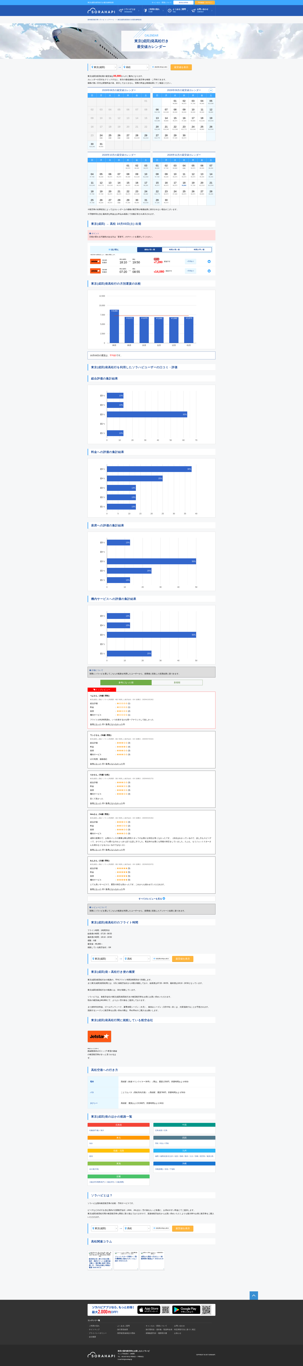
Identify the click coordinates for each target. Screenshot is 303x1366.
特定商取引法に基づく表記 (184, 1329)
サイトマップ (94, 1329)
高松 (156, 1143)
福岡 (156, 1156)
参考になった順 (126, 682)
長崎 (181, 1156)
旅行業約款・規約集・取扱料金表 (159, 1329)
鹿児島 (202, 1156)
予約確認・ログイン (205, 2)
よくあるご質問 (123, 1326)
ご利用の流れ (94, 1326)
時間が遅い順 (174, 249)
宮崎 (196, 1156)
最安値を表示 (181, 67)
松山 (162, 1143)
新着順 (177, 682)
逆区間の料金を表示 (161, 67)
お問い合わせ (179, 1326)
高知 (167, 1143)
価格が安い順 (149, 249)
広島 (165, 1130)
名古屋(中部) (94, 1169)
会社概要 (92, 1337)
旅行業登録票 (122, 1329)
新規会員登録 (183, 2)
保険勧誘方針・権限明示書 (156, 1333)
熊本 (186, 1156)
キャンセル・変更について (162, 2)
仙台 (91, 1143)
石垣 (166, 1169)
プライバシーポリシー (98, 1333)
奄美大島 (210, 1156)
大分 (191, 1156)
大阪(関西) (120, 1182)
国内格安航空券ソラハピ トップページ (101, 19)
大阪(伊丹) (110, 1182)
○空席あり (190, 261)
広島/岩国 (158, 1130)
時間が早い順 (199, 249)
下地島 (172, 1169)
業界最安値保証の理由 (126, 1333)
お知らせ (177, 1333)
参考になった (95, 724)
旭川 (102, 1130)
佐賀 (176, 1156)
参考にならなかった (114, 724)
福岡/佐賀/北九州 (166, 1156)
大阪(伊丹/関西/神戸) (97, 1182)
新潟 (91, 1156)
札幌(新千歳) (94, 1130)
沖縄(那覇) (159, 1169)
